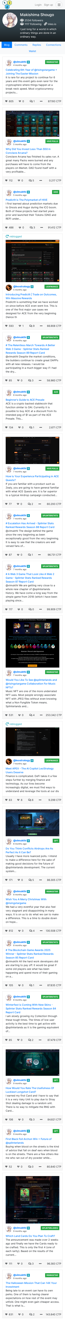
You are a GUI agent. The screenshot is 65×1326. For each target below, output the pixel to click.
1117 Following (32, 24)
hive (55, 192)
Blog (6, 44)
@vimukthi (20, 61)
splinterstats (50, 337)
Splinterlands (50, 1228)
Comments (21, 44)
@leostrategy (22, 286)
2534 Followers (33, 20)
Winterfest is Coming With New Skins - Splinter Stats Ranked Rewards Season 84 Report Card (31, 1008)
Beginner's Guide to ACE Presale (25, 399)
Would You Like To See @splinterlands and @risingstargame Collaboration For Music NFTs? (31, 683)
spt (56, 841)
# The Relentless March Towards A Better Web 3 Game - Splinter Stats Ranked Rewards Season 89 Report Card (30, 349)
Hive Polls (52, 141)
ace (56, 392)
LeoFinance (52, 286)
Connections (53, 44)
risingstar (52, 62)
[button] (58, 4)
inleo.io (52, 24)
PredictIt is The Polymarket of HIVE (26, 199)
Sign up (48, 4)
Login (38, 4)
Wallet (32, 51)
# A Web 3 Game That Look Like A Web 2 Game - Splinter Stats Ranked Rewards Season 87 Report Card (30, 577)
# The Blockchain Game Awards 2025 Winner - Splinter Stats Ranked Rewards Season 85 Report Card (30, 953)
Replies (36, 44)
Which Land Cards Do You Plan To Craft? (30, 1236)
